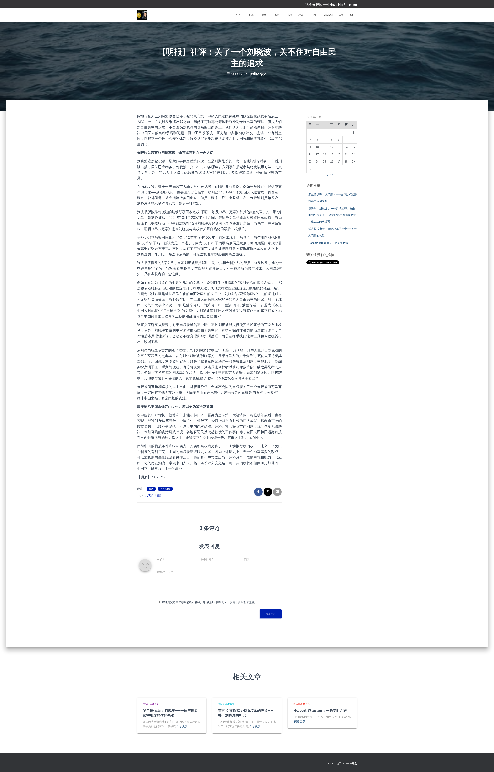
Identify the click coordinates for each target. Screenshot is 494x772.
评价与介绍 (165, 489)
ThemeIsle (345, 763)
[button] (242, 15)
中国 (313, 15)
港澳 (151, 489)
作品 (251, 15)
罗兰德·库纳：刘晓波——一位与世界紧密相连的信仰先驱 (170, 713)
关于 (341, 15)
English (328, 15)
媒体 (264, 15)
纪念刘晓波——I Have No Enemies (331, 5)
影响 (277, 15)
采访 (300, 15)
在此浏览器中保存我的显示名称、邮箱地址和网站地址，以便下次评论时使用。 (209, 602)
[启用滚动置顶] (486, 764)
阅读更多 (182, 726)
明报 (158, 495)
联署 (290, 15)
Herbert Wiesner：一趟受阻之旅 (328, 242)
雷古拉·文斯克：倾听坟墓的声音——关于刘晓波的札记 (245, 713)
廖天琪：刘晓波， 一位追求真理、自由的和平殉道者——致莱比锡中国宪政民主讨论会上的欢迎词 (332, 215)
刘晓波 (149, 495)
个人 (238, 15)
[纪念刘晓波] (142, 15)
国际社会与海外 (151, 704)
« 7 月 (330, 174)
